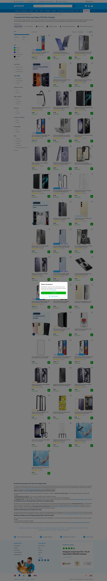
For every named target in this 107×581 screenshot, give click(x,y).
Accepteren (54, 292)
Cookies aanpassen (54, 296)
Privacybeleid (53, 289)
